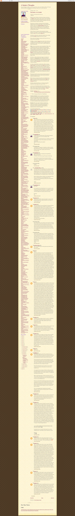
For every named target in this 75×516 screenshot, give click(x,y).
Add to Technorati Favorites (31, 509)
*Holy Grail (22, 155)
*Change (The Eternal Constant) (25, 74)
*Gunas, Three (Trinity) (24, 147)
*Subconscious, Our (23, 278)
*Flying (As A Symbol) (24, 128)
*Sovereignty (22, 268)
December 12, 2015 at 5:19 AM (37, 346)
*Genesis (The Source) (24, 139)
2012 (22, 343)
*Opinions (22, 217)
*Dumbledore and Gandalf (24, 103)
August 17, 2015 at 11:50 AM (37, 315)
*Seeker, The (22, 252)
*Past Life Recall (23, 221)
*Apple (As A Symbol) (24, 50)
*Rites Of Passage (23, 241)
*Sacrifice (22, 246)
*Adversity (22, 38)
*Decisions (22, 93)
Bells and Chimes (41, 25)
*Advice (22, 39)
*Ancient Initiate (23, 46)
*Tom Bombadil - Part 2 (24, 295)
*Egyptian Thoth (23, 116)
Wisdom (31, 52)
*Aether (22, 40)
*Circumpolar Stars (23, 79)
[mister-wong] (35, 111)
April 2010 (24, 363)
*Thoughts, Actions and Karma (25, 291)
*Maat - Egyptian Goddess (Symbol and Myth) (24, 188)
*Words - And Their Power (24, 329)
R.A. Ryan (35, 197)
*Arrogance (22, 54)
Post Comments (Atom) (37, 500)
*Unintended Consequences (24, 307)
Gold (46, 78)
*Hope (22, 157)
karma (43, 113)
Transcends (38, 61)
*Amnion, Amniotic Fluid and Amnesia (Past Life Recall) (25, 44)
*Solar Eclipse (23, 266)
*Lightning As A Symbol (24, 185)
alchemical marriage (34, 113)
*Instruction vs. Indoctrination (25, 170)
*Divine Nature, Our (23, 98)
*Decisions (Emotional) (24, 94)
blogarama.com (38, 509)
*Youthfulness (23, 331)
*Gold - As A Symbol (24, 143)
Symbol (33, 18)
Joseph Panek (24, 17)
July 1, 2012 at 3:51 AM (36, 150)
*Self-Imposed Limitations (24, 255)
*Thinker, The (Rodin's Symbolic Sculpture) (24, 287)
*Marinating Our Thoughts (24, 191)
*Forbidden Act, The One (24, 131)
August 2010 (24, 350)
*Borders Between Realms (24, 70)
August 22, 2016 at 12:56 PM (37, 469)
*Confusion (22, 84)
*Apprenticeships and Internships (24, 52)
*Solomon (22, 267)
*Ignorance (22, 164)
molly (35, 324)
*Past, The (22, 222)
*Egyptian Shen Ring (23, 114)
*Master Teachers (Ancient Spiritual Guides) (24, 194)
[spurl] (43, 111)
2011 (22, 344)
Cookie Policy (36, 510)
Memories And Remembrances (25, 358)
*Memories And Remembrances (25, 195)
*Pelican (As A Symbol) (24, 224)
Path (44, 88)
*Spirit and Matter (23, 270)
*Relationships (23, 239)
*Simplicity (22, 263)
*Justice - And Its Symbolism (24, 174)
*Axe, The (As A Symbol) (24, 59)
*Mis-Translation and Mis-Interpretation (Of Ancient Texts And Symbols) (25, 200)
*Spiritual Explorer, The (24, 272)
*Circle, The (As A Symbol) (24, 78)
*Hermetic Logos (23, 150)
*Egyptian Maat (23, 108)
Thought (31, 67)
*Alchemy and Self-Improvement (23, 42)
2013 (22, 342)
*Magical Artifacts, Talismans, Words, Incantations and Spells (25, 190)
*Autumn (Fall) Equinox (24, 57)
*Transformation (23, 301)
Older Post (52, 497)
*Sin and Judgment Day (24, 264)
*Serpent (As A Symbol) (24, 257)
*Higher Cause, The (23, 153)
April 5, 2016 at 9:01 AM (36, 400)
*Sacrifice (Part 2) (23, 247)
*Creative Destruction (24, 89)
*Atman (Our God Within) (24, 56)
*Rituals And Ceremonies (24, 242)
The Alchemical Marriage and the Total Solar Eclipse (42, 91)
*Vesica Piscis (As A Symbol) (24, 311)
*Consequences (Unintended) (24, 85)
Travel (39, 41)
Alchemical (32, 80)
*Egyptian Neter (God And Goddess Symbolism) (24, 110)
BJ (34, 250)
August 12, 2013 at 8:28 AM (37, 202)
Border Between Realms (46, 69)
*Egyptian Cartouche (23, 107)
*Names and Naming (23, 206)
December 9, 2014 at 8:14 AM (37, 219)
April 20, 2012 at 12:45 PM (37, 132)
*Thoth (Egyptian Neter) (24, 288)
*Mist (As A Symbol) (23, 201)
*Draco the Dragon (23, 100)
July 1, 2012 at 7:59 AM (36, 165)
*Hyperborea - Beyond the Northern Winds (24, 163)
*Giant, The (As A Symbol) (24, 140)
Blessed (47, 87)
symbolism (37, 114)
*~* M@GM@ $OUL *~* (38, 167)
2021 (22, 335)
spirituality (34, 114)
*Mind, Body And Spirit (24, 196)
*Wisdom (22, 325)
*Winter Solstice (23, 324)
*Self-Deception (23, 253)
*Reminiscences (23, 240)
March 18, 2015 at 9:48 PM (37, 230)
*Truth (22, 305)
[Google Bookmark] (33, 110)
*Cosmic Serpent (23, 88)
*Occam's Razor (23, 216)
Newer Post (32, 497)
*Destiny (22, 95)
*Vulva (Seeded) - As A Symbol (25, 314)
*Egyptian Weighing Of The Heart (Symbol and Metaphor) (25, 117)
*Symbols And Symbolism (24, 281)
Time (34, 65)
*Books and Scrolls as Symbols (25, 69)
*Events (22, 119)
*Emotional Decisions (24, 118)
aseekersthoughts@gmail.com (25, 22)
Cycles (31, 65)
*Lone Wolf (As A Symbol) (24, 186)
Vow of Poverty (23, 332)
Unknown (35, 204)
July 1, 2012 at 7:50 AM (36, 161)
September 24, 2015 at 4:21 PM (37, 331)
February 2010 (25, 365)
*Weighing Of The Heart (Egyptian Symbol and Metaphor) (24, 320)
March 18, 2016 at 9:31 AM (37, 391)
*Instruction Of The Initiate (24, 169)
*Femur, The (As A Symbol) (24, 124)
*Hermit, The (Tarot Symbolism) (23, 152)
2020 (22, 336)
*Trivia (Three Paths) (23, 304)
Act (34, 33)
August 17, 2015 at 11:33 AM (37, 279)
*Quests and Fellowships (24, 237)
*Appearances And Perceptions (25, 49)
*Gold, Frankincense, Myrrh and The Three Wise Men (24, 145)
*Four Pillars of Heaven (24, 136)
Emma (35, 471)
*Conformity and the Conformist (23, 83)
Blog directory (48, 509)
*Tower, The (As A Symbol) (24, 298)
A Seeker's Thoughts (27, 5)
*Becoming (22, 64)
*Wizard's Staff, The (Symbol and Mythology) (25, 326)
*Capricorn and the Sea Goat (24, 73)
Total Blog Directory (24, 509)
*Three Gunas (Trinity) (24, 293)
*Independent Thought (24, 167)
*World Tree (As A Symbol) (24, 330)
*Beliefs (22, 65)
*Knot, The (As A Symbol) (24, 176)
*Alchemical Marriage (24, 41)
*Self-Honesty (23, 254)
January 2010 (24, 366)
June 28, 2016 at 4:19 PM (36, 434)
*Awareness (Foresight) (24, 58)
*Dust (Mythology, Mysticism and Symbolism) (25, 105)
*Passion (22, 220)
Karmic (42, 33)
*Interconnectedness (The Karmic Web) (24, 172)
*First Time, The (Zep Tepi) (24, 125)
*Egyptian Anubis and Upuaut (25, 106)
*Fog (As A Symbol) (23, 129)
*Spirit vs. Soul (23, 271)
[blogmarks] (40, 111)
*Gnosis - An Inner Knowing (24, 141)
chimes (41, 113)
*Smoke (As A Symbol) (24, 265)
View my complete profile (24, 19)
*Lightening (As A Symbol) (24, 182)
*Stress (22, 277)
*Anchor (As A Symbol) (24, 45)
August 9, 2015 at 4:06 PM (37, 248)
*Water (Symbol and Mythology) (23, 318)
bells (38, 113)
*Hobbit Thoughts (23, 154)
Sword (44, 65)
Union (31, 78)
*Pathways (22, 223)
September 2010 (25, 349)
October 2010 (24, 348)
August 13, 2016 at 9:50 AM (37, 441)
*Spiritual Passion (23, 273)
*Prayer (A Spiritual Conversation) (23, 230)
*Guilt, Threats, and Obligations (25, 146)
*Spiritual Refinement (24, 274)
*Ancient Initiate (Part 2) (24, 47)
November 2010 (25, 347)
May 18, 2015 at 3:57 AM (36, 243)
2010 (22, 345)
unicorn (40, 114)
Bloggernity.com (43, 509)
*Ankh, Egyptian (23, 48)
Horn (35, 36)
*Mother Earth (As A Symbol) (25, 202)
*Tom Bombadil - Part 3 (24, 296)
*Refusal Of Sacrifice (23, 238)
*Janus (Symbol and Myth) (24, 173)
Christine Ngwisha (37, 245)
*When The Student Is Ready (24, 321)
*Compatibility (23, 80)
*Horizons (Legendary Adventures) (24, 159)
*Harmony (22, 149)
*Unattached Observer (24, 306)
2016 (22, 340)
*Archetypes (22, 53)
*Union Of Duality (23, 308)
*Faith (22, 123)
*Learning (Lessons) (23, 181)
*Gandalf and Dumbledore (24, 137)
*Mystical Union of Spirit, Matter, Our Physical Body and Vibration (25, 204)
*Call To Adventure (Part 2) (24, 72)
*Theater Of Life (23, 286)
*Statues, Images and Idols (24, 276)
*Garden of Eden (23, 138)
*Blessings (22, 68)
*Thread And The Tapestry (24, 292)
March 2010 (24, 364)
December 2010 (25, 346)
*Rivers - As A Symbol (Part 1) (25, 243)
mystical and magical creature (48, 113)
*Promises (22, 232)
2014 (22, 341)
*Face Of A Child (23, 120)
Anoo (35, 118)
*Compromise (23, 81)
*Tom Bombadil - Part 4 (24, 297)
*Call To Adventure (23, 71)
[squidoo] (49, 109)
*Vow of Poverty (23, 313)
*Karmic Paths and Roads (24, 175)
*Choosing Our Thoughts (24, 77)
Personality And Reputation (25, 355)
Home (42, 497)
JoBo (35, 348)
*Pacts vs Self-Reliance (24, 219)
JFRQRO (35, 352)
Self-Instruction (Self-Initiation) (25, 360)
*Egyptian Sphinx (23, 115)
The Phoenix (36, 90)
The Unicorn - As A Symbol (25, 362)
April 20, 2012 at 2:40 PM (36, 144)
